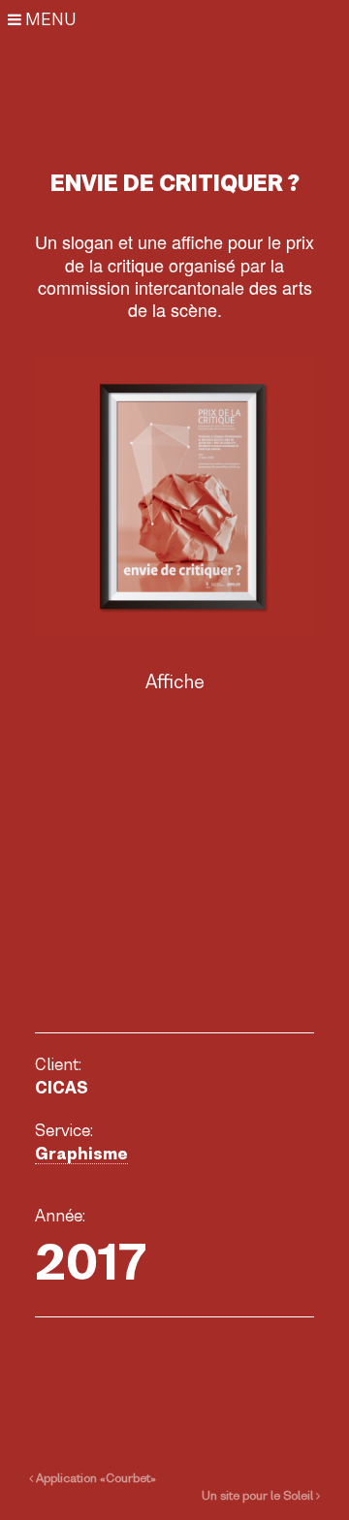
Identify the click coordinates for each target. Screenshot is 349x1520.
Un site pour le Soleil (259, 1495)
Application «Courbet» (94, 1478)
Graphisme (81, 1153)
